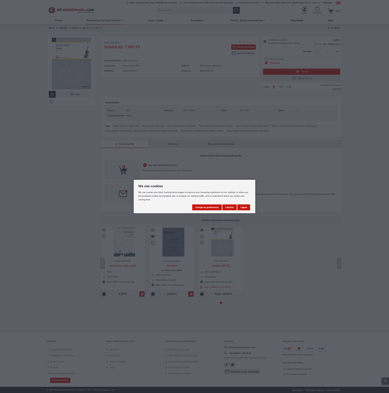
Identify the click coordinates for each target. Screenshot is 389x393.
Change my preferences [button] (207, 207)
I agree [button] (243, 207)
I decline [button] (229, 207)
